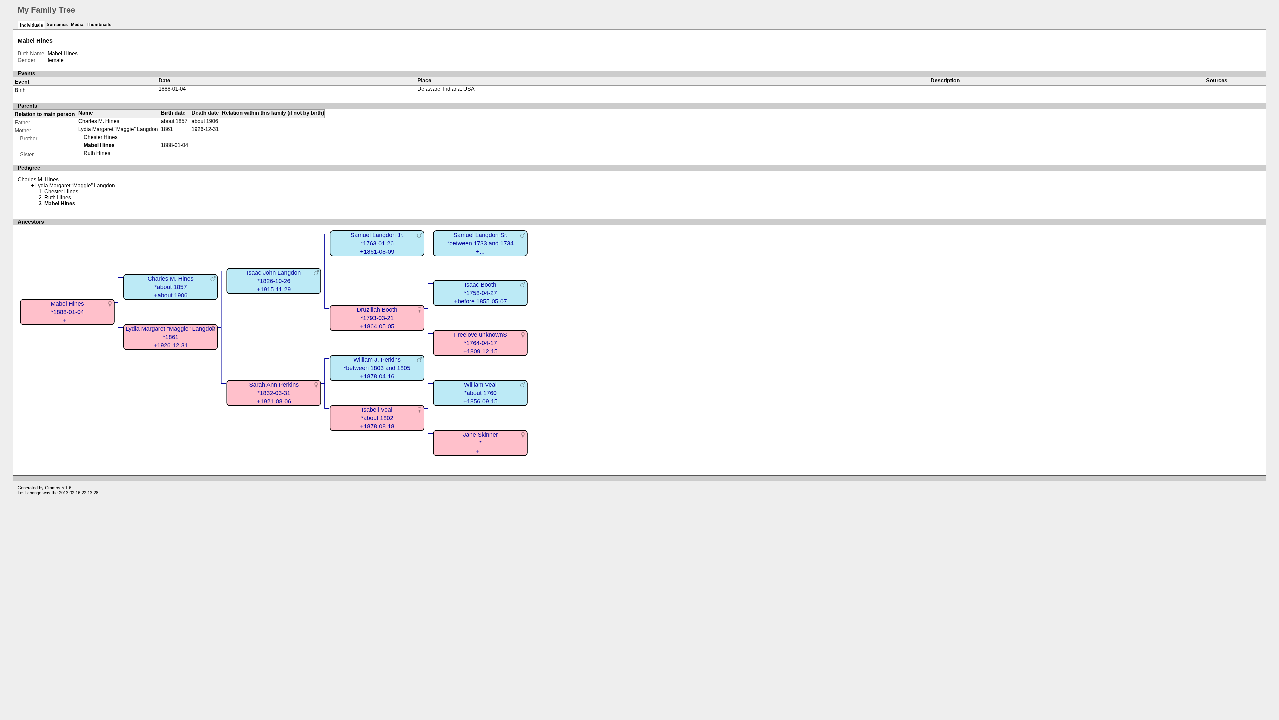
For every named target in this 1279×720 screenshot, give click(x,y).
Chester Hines (101, 137)
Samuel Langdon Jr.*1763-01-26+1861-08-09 (377, 243)
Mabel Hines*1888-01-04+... (67, 311)
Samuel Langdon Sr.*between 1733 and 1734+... (480, 243)
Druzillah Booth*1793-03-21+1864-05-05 (377, 317)
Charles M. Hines (98, 121)
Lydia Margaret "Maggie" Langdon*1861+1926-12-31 (170, 336)
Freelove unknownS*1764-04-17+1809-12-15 (480, 342)
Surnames (57, 24)
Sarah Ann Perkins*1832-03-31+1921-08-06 (274, 392)
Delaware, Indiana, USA (446, 89)
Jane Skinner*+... (480, 442)
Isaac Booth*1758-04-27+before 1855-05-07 (480, 292)
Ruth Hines (97, 153)
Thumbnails (99, 24)
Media (77, 24)
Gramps (52, 487)
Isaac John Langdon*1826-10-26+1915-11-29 (274, 280)
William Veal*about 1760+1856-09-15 (480, 392)
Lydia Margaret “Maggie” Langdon (118, 129)
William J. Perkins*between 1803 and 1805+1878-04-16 (377, 367)
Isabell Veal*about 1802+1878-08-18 (377, 417)
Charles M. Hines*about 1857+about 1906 (171, 286)
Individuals (31, 25)
